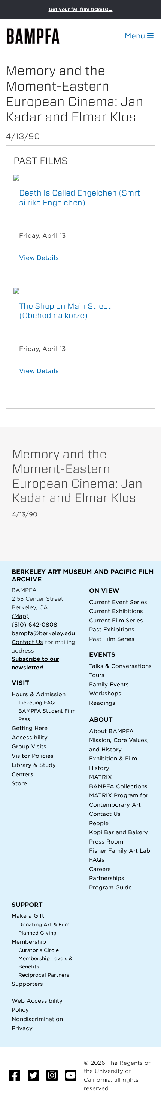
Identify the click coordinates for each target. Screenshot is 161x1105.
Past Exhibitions (111, 629)
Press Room (106, 841)
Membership (29, 941)
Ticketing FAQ (36, 703)
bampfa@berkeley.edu (43, 633)
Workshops (105, 693)
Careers (100, 869)
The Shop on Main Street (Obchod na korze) (65, 310)
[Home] (39, 35)
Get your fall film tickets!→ (81, 9)
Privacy (22, 1028)
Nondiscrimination (37, 1019)
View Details (38, 257)
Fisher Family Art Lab (119, 850)
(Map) (20, 616)
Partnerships (106, 878)
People (99, 823)
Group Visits (29, 746)
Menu (136, 35)
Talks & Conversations (120, 666)
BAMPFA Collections (118, 786)
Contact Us (27, 642)
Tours (96, 675)
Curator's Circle (38, 950)
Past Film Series (111, 639)
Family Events (109, 684)
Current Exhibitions (116, 611)
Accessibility (30, 737)
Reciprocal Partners (43, 975)
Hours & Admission (39, 694)
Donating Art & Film (44, 924)
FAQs (96, 859)
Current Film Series (116, 620)
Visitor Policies (33, 756)
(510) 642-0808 (34, 624)
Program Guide (110, 887)
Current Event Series (118, 602)
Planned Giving (37, 933)
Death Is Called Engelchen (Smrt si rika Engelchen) (79, 197)
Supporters (27, 984)
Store (19, 783)
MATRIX (100, 777)
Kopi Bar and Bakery (118, 832)
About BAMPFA (111, 731)
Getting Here (30, 728)
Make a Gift (28, 915)
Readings (102, 703)
